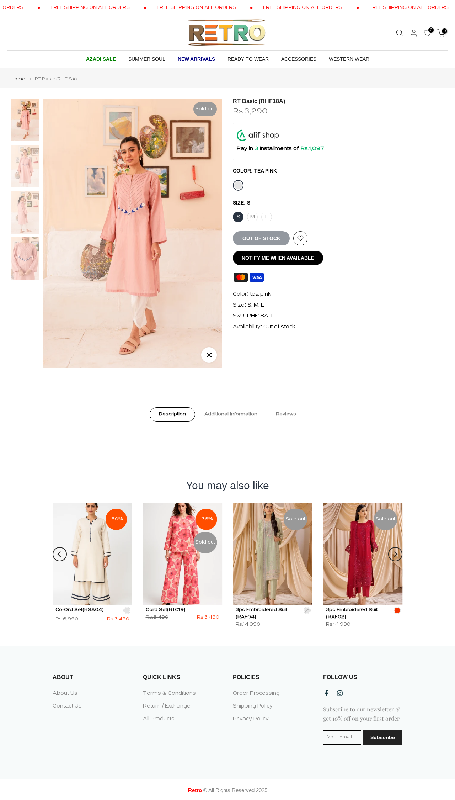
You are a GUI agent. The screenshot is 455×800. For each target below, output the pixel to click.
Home (18, 79)
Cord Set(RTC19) (166, 609)
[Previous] (60, 554)
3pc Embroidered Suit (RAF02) (352, 613)
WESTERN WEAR (349, 59)
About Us (65, 693)
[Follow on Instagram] (340, 693)
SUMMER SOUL (146, 59)
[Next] (395, 554)
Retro (195, 790)
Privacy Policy (251, 719)
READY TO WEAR (248, 59)
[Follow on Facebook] (326, 693)
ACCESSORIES (298, 59)
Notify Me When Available (278, 258)
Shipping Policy (253, 706)
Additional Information (230, 414)
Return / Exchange (167, 706)
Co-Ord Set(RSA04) (79, 609)
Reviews (286, 414)
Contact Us (67, 706)
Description (172, 414)
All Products (159, 719)
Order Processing (256, 693)
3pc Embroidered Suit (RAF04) (261, 613)
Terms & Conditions (169, 693)
